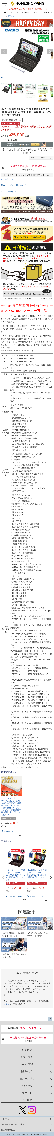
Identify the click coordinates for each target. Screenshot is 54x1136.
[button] (3, 877)
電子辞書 (10, 16)
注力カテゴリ (27, 1078)
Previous (4, 23)
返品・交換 (27, 1064)
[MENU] (4, 4)
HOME (4, 12)
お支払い (27, 1050)
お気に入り (14, 12)
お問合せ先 (27, 1071)
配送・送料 (27, 1057)
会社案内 (5, 1119)
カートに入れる (27, 1132)
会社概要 (27, 1100)
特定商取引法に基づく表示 (12, 1124)
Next (50, 23)
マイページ (26, 12)
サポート (27, 1092)
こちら (6, 1004)
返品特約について (8, 179)
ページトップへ (50, 1019)
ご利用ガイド (47, 12)
